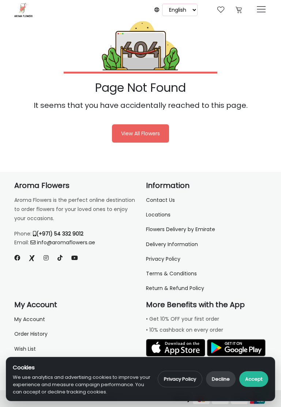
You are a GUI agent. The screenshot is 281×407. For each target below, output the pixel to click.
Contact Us (160, 200)
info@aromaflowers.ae (66, 242)
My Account (29, 319)
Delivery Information (172, 244)
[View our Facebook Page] (17, 258)
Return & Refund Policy (175, 288)
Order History (31, 334)
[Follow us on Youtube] (77, 258)
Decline (221, 379)
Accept (253, 379)
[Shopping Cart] (239, 9)
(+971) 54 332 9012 (59, 233)
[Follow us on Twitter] (32, 258)
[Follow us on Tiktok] (60, 258)
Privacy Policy (180, 379)
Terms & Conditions (171, 273)
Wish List (25, 349)
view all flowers (140, 133)
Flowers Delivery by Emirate (180, 229)
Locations (158, 214)
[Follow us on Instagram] (46, 258)
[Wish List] (220, 9)
